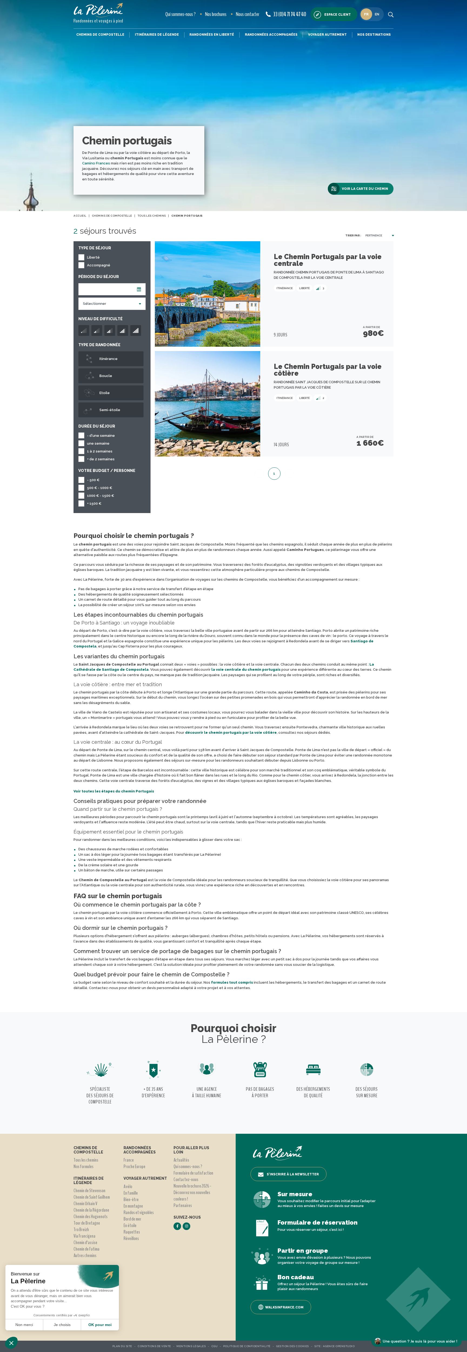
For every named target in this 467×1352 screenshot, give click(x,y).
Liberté (93, 257)
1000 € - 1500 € (100, 496)
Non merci (24, 1325)
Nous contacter (247, 14)
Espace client (337, 14)
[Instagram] (186, 1226)
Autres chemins (85, 1255)
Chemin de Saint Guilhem (92, 1197)
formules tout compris (231, 982)
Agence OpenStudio (339, 1346)
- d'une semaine (101, 436)
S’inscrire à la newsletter (293, 1174)
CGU (214, 1346)
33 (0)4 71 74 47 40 (289, 14)
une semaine (98, 443)
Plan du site (122, 1346)
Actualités (181, 1160)
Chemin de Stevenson (89, 1190)
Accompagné (98, 265)
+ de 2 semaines (101, 459)
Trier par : (353, 235)
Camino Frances (96, 163)
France (129, 1160)
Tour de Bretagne (87, 1223)
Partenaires (183, 1205)
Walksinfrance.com (284, 1307)
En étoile (130, 1225)
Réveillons (131, 1238)
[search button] (390, 14)
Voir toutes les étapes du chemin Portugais (114, 791)
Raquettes (132, 1232)
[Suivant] (289, 473)
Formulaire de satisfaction (193, 1173)
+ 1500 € (94, 503)
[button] (11, 1342)
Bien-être (131, 1199)
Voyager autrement (327, 35)
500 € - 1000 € (99, 488)
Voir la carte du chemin (365, 189)
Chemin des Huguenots (91, 1216)
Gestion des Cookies (292, 1346)
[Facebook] (177, 1226)
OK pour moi (100, 1325)
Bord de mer (132, 1219)
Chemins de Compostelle (100, 35)
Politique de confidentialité (247, 1346)
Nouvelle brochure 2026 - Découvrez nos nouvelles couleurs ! (192, 1192)
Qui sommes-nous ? (180, 14)
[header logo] (98, 10)
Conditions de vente (154, 1346)
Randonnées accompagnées (271, 35)
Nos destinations (374, 35)
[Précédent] (259, 473)
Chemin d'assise (85, 1242)
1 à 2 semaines (99, 451)
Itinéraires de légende (157, 35)
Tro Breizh (81, 1229)
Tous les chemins (86, 1160)
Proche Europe (134, 1166)
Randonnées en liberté (211, 35)
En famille (131, 1193)
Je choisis (62, 1325)
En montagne (133, 1206)
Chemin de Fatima (86, 1249)
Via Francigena (84, 1236)
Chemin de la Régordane (91, 1210)
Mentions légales (191, 1346)
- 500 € (93, 480)
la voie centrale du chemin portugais (246, 669)
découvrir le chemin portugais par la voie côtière (231, 732)
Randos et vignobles (139, 1212)
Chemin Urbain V (85, 1203)
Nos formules (84, 1166)
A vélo (128, 1186)
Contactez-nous (186, 1179)
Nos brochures (215, 14)
